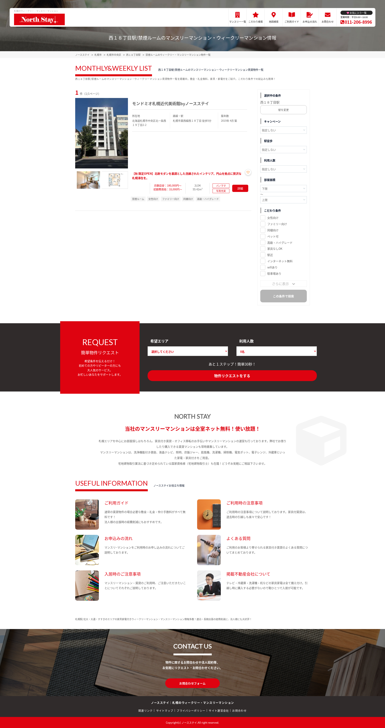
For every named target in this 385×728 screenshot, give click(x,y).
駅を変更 (283, 110)
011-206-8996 (358, 22)
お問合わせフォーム (192, 683)
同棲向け (273, 230)
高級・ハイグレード (280, 243)
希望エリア (159, 341)
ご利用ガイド (292, 21)
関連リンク (145, 710)
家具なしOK (274, 249)
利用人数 (246, 341)
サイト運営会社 (219, 710)
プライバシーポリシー (191, 710)
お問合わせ (328, 21)
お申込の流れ (310, 21)
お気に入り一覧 (358, 12)
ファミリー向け (277, 224)
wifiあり (272, 267)
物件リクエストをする (232, 375)
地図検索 (274, 21)
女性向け (273, 218)
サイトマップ (164, 710)
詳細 (240, 188)
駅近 (270, 255)
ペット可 (273, 236)
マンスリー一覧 (237, 21)
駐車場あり (274, 273)
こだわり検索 (255, 21)
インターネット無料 (280, 261)
